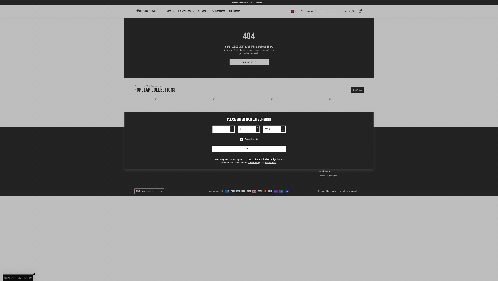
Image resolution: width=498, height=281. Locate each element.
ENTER (249, 148)
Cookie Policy (254, 162)
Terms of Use (254, 159)
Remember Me (251, 139)
